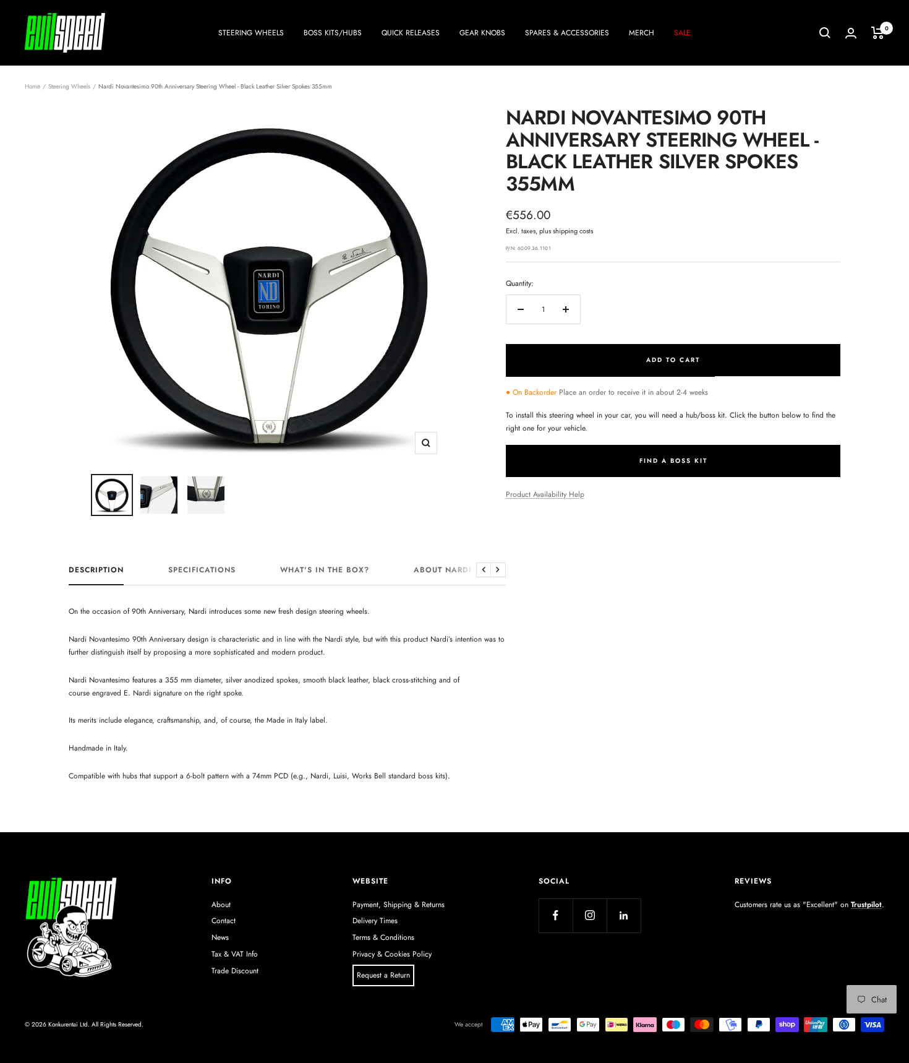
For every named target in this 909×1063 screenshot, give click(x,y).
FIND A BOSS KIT (673, 460)
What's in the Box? (324, 570)
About (221, 904)
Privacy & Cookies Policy (392, 954)
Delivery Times (375, 920)
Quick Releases (411, 32)
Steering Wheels (251, 32)
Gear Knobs (482, 32)
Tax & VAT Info (234, 954)
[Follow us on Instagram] (590, 915)
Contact (223, 920)
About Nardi (443, 570)
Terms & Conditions (383, 937)
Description (96, 570)
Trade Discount (234, 970)
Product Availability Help (545, 494)
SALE (682, 32)
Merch (641, 32)
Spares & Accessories (567, 32)
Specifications (202, 570)
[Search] (824, 32)
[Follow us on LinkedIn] (624, 915)
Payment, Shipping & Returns (398, 904)
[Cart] (877, 33)
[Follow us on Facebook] (556, 915)
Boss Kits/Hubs (333, 32)
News (220, 937)
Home (32, 86)
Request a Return (383, 975)
